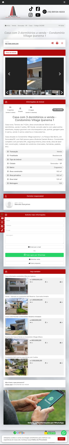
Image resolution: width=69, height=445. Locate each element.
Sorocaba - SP (22, 25)
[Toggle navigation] (64, 2)
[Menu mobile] (3, 2)
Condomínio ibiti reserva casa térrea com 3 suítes (21, 357)
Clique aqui (8, 384)
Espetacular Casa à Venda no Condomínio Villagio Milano (24, 337)
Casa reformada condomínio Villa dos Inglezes (20, 276)
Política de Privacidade (39, 440)
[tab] (11, 52)
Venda (14, 25)
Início (8, 25)
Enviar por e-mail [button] (35, 247)
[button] (9, 74)
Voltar (62, 25)
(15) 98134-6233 (56, 12)
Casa (30, 25)
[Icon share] (31, 9)
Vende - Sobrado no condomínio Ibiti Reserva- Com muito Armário (27, 296)
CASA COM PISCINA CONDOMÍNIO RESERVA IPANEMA (23, 317)
